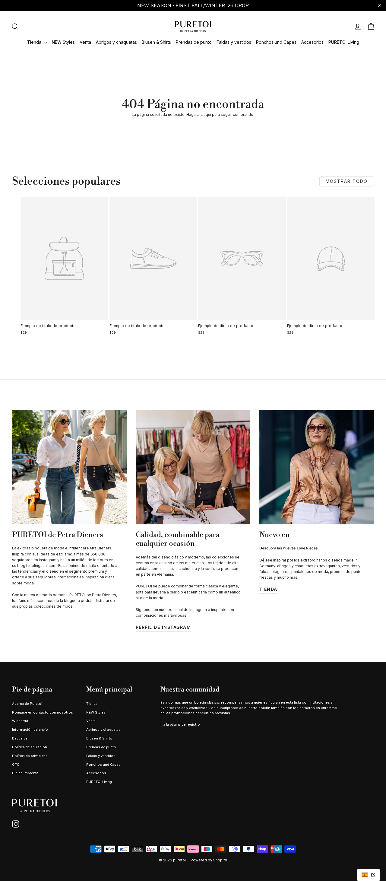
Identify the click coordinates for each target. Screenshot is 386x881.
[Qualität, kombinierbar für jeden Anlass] (193, 467)
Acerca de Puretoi (27, 703)
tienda (268, 589)
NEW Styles (63, 42)
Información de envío (30, 729)
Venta (85, 42)
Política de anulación (29, 747)
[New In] (316, 467)
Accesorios (312, 42)
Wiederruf (20, 721)
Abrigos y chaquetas (116, 42)
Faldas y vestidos (234, 42)
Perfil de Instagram (163, 627)
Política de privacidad (30, 756)
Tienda (35, 42)
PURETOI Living (343, 42)
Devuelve (19, 738)
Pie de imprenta (25, 773)
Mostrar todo (347, 181)
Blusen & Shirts (156, 42)
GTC (15, 764)
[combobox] (368, 875)
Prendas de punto (194, 42)
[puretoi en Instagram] (15, 824)
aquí (207, 114)
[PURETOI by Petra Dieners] (69, 467)
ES (373, 875)
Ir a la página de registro (180, 724)
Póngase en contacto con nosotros (42, 712)
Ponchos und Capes (276, 42)
